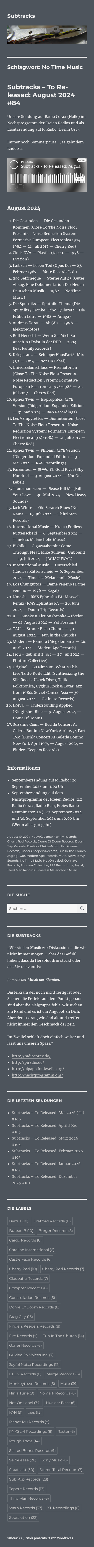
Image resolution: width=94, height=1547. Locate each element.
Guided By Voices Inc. (31, 1355)
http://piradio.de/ (28, 1062)
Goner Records (25, 1345)
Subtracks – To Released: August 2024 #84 (41, 95)
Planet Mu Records (29, 1422)
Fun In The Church (72, 851)
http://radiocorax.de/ (31, 1056)
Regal (78, 865)
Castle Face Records (30, 1259)
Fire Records (23, 1336)
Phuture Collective (34, 865)
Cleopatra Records (28, 1278)
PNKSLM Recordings (30, 1431)
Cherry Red (23, 1269)
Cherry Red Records (21, 841)
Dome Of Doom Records (56, 841)
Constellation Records (32, 1297)
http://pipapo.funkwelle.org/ (38, 1068)
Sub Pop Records (28, 1479)
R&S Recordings (61, 865)
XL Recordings (63, 1508)
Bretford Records (52, 1221)
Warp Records (25, 1508)
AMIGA (39, 836)
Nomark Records (57, 1393)
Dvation (33, 846)
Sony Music (55, 1460)
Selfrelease (22, 1460)
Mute (62, 855)
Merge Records (63, 1374)
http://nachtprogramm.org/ (37, 1075)
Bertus (18, 1221)
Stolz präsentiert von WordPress (49, 1538)
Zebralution (23, 1517)
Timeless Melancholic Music (57, 870)
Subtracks (21, 16)
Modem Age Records (41, 855)
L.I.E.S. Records (25, 1374)
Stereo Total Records (60, 1470)
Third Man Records (21, 870)
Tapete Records (26, 1489)
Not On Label (53, 860)
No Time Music (31, 860)
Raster (66, 1431)
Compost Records (28, 1288)
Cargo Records (25, 1240)
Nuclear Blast (61, 1403)
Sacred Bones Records (32, 1450)
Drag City (21, 1317)
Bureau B (21, 1231)
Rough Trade (24, 1441)
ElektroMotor (50, 846)
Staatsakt (21, 1470)
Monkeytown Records (32, 1384)
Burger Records (56, 1231)
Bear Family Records (61, 836)
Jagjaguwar (16, 855)
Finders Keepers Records (39, 851)
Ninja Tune (21, 1393)
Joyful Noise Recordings (34, 1364)
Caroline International (31, 1250)
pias (35, 1412)
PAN (15, 1412)
